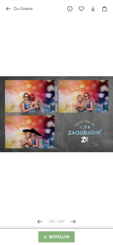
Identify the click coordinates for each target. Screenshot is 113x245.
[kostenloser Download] (93, 8)
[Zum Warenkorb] (104, 8)
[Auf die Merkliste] (81, 8)
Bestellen (58, 237)
